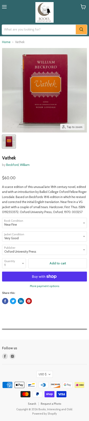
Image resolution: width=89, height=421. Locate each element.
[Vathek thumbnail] (9, 141)
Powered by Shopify (44, 413)
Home (6, 42)
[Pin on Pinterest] (29, 301)
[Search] (81, 29)
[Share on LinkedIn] (21, 301)
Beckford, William (18, 165)
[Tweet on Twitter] (13, 301)
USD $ (43, 374)
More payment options (44, 286)
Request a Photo (51, 403)
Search (32, 403)
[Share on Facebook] (5, 301)
